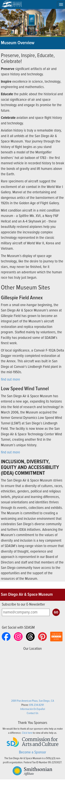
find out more (10, 379)
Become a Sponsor (32, 752)
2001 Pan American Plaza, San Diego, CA (32, 701)
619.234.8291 (36, 705)
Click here (27, 733)
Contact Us (32, 713)
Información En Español (32, 709)
